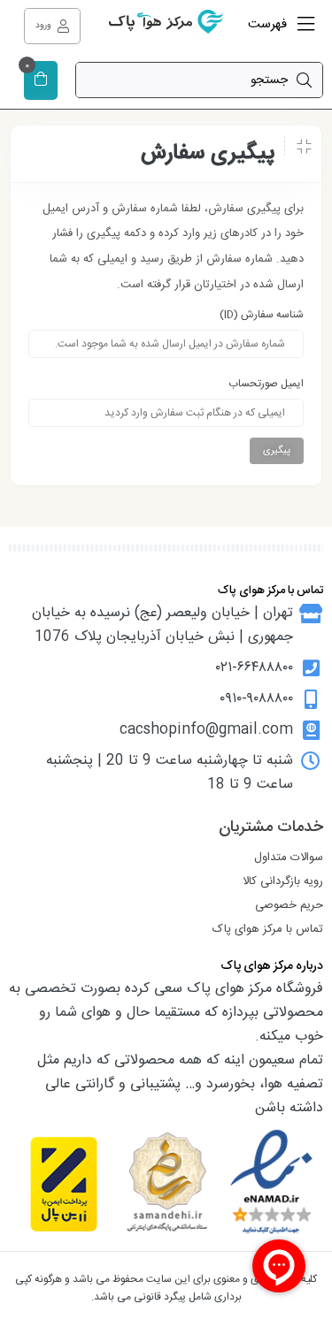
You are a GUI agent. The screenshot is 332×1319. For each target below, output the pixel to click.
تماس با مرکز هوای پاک (267, 929)
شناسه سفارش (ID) (262, 315)
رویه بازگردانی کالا (283, 881)
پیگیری (276, 451)
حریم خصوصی (289, 905)
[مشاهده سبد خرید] (41, 81)
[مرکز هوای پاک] (166, 26)
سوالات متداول (288, 857)
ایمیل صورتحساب (266, 384)
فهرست (269, 24)
